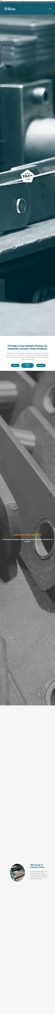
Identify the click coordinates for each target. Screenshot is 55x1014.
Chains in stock (27, 365)
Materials (41, 365)
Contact (15, 365)
